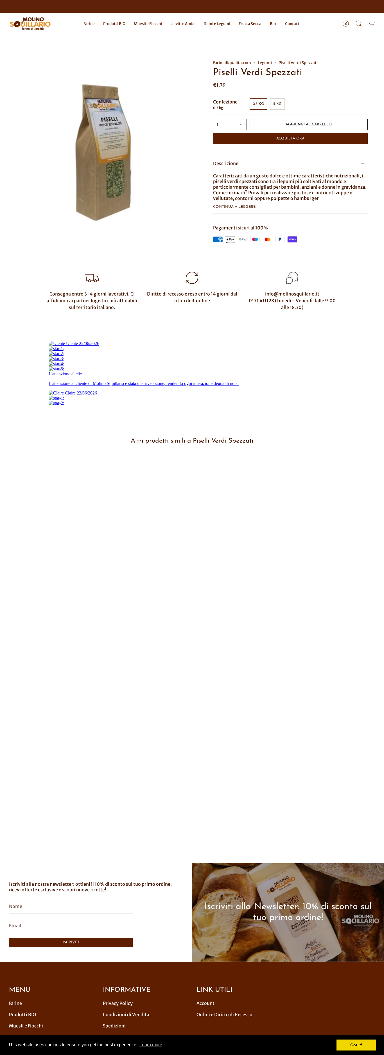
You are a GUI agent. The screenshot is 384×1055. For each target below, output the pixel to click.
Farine (15, 1003)
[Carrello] (371, 24)
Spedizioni (114, 1026)
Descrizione (225, 163)
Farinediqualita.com (232, 62)
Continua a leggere (234, 207)
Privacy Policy (118, 1003)
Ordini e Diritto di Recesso (224, 1014)
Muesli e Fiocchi (26, 1026)
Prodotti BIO (22, 1014)
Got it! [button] (356, 1045)
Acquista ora (290, 138)
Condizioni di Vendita (126, 1014)
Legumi (265, 62)
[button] (89, 24)
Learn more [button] (150, 1044)
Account (205, 1003)
